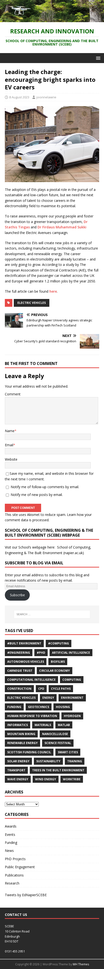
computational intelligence (31, 680)
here (53, 291)
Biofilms (58, 662)
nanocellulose (55, 734)
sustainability (48, 761)
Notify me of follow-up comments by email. (45, 486)
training (74, 761)
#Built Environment (24, 643)
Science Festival (58, 743)
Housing (63, 707)
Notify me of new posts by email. (37, 494)
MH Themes (81, 964)
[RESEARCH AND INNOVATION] (52, 19)
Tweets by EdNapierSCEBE (26, 895)
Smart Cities (68, 752)
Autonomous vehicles (25, 662)
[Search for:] (52, 614)
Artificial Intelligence (71, 653)
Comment (13, 394)
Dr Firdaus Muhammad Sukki (61, 227)
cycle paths (61, 689)
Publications (14, 875)
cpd (41, 689)
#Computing (58, 643)
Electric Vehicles (31, 303)
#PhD (41, 653)
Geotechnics (38, 707)
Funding (14, 707)
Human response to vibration (32, 716)
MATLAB (64, 725)
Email (9, 445)
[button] (97, 57)
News (9, 850)
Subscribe (17, 595)
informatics (17, 725)
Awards (10, 826)
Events (10, 834)
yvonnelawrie (46, 97)
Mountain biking (21, 734)
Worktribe (72, 779)
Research (12, 883)
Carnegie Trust (19, 671)
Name (10, 431)
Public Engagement (20, 867)
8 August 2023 (19, 97)
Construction (19, 689)
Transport (16, 770)
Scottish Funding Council (29, 752)
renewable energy (22, 743)
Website (11, 459)
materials (43, 725)
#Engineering (18, 653)
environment (72, 698)
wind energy (45, 779)
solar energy (18, 761)
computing (71, 680)
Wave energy (17, 779)
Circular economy (54, 671)
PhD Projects (15, 859)
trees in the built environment (58, 770)
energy (48, 698)
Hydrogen (72, 716)
